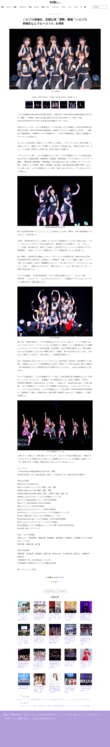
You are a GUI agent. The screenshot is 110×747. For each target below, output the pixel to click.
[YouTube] (85, 7)
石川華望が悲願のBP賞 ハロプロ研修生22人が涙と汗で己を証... (86, 617)
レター (76, 7)
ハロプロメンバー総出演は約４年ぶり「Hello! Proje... (70, 689)
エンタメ (36, 7)
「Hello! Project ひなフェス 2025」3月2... (70, 663)
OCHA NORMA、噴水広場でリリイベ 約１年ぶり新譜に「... (70, 640)
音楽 (30, 7)
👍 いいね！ (55, 581)
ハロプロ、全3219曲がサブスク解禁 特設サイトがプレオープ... (39, 640)
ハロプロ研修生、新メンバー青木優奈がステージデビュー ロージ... (39, 665)
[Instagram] (81, 7)
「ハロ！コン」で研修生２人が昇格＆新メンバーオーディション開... (85, 640)
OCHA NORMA (49, 591)
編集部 (75, 97)
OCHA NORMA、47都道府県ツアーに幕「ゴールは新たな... (55, 664)
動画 (15, 7)
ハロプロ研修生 (61, 591)
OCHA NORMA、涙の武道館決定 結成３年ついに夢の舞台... (24, 664)
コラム (63, 7)
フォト (70, 7)
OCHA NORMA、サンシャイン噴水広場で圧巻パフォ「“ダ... (39, 617)
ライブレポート (55, 14)
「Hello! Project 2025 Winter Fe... (24, 687)
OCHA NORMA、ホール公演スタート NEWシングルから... (70, 617)
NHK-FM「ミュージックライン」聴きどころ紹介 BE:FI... (23, 617)
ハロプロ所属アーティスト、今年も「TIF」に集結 (54, 617)
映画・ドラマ (45, 7)
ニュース (8, 7)
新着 (2, 7)
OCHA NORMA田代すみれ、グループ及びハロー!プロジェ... (86, 664)
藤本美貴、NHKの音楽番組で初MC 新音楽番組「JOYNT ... (54, 689)
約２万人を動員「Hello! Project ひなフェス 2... (85, 688)
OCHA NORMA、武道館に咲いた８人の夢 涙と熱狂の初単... (55, 640)
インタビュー (22, 7)
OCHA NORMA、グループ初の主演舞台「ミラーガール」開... (39, 689)
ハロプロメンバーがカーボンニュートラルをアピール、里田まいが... (23, 640)
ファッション (55, 7)
